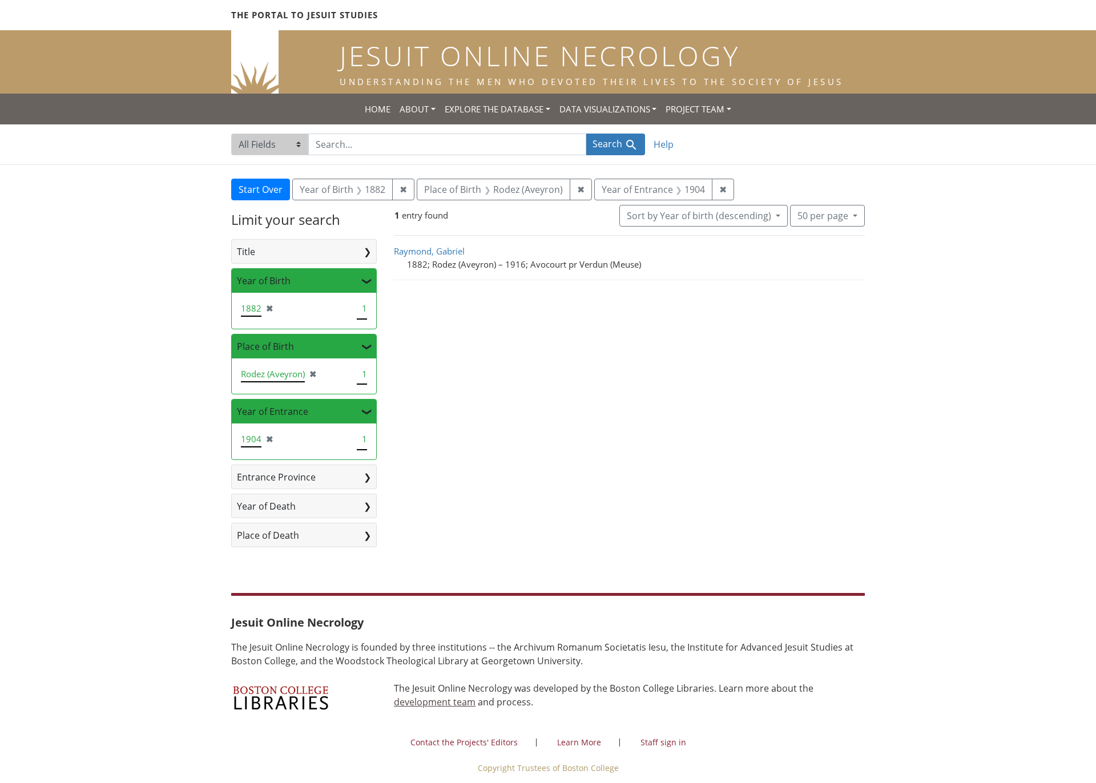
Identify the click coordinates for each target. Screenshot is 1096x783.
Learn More (579, 742)
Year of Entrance (272, 411)
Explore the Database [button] (494, 109)
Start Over (261, 189)
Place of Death (268, 535)
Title (246, 251)
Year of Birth (264, 281)
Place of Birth (265, 346)
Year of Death (266, 506)
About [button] (414, 109)
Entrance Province (276, 477)
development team (435, 702)
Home (377, 109)
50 (822, 215)
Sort (699, 215)
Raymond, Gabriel (429, 251)
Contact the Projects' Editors (464, 742)
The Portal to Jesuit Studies (304, 15)
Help (664, 144)
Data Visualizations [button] (604, 109)
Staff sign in (663, 742)
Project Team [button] (695, 109)
